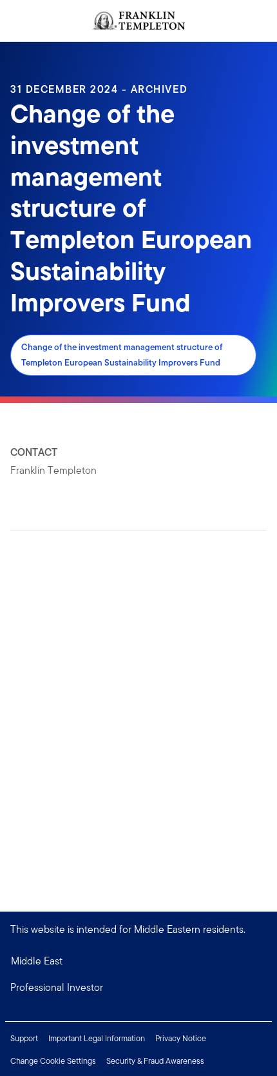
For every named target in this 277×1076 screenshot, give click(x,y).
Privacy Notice (180, 1038)
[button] (138, 988)
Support (24, 1038)
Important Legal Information (96, 1038)
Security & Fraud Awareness (155, 1061)
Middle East (36, 961)
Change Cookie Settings (53, 1061)
